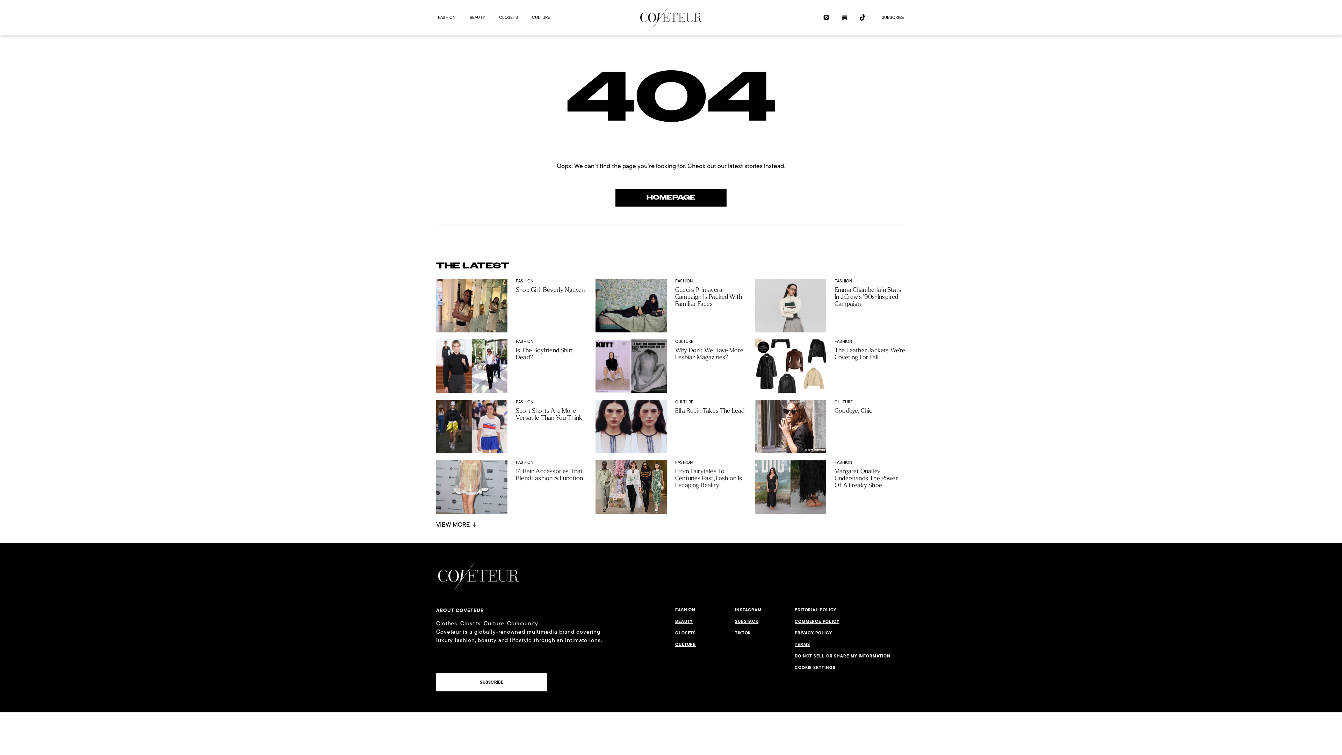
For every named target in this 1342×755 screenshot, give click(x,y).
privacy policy (813, 633)
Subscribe (893, 17)
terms (802, 644)
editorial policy (815, 610)
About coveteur (460, 610)
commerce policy (817, 621)
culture (541, 17)
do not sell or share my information (842, 656)
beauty (477, 17)
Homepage (671, 197)
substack (746, 621)
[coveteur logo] (671, 17)
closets (508, 17)
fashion (447, 17)
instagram (748, 610)
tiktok (743, 633)
